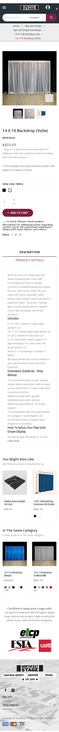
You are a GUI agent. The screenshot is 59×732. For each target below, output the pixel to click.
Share (12, 234)
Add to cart (19, 213)
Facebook (5, 690)
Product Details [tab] (30, 260)
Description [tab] (29, 252)
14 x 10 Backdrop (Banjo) (13, 574)
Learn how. (14, 440)
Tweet (16, 234)
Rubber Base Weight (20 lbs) (14, 503)
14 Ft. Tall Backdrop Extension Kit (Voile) (44, 503)
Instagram (13, 690)
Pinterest (20, 234)
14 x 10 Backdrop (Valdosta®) (43, 574)
